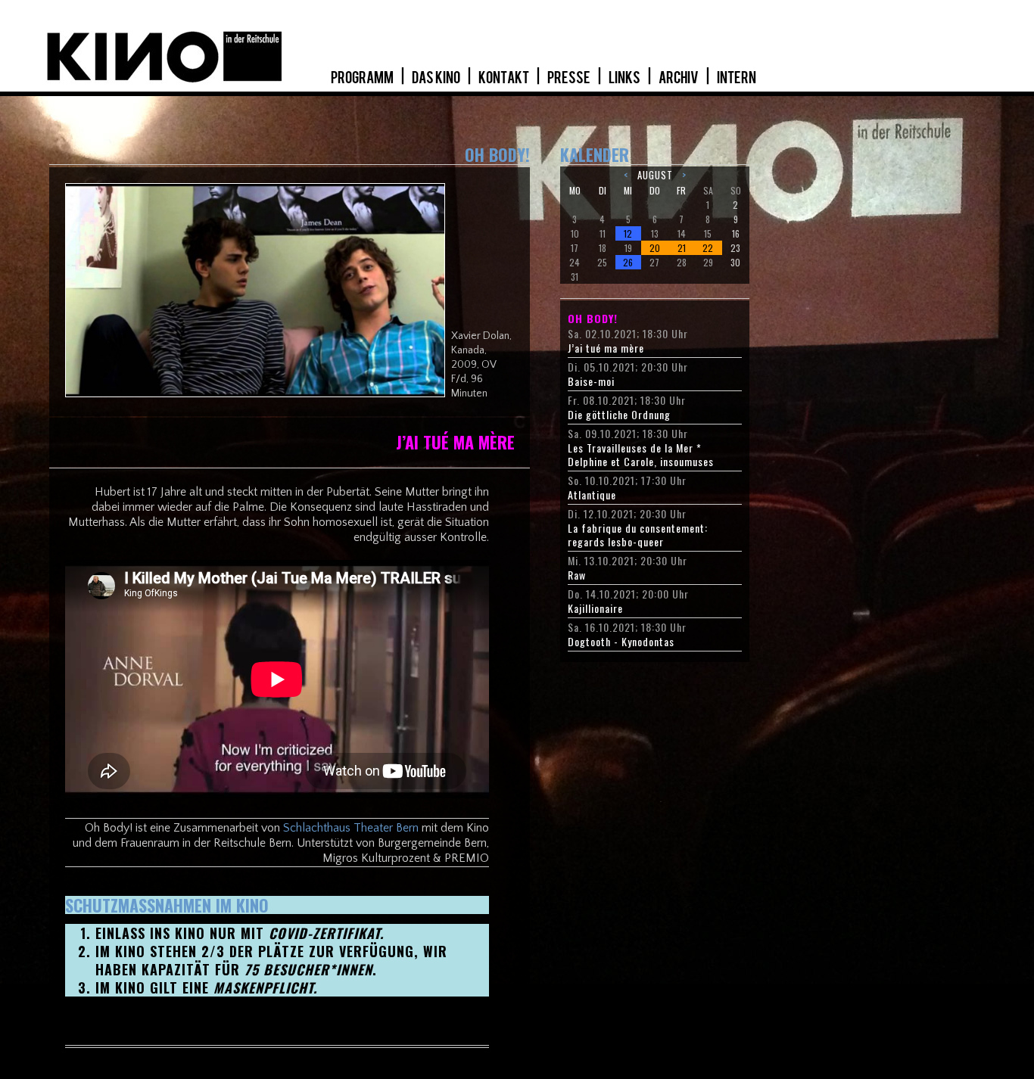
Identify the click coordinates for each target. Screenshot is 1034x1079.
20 (654, 247)
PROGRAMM (363, 78)
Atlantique (592, 495)
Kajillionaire (595, 608)
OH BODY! (593, 318)
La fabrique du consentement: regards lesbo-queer (638, 535)
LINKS (625, 78)
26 (628, 262)
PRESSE (569, 78)
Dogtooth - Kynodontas (621, 641)
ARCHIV (679, 78)
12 (628, 233)
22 (707, 247)
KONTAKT (504, 78)
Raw (577, 575)
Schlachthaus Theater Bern (351, 828)
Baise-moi (591, 381)
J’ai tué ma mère (606, 348)
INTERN (736, 78)
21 (681, 247)
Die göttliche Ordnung (619, 414)
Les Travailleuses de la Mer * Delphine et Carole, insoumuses (641, 454)
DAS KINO (437, 78)
